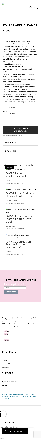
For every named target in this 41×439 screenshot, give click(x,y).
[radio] (12, 107)
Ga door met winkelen (15, 431)
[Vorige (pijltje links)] (1, 438)
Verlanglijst (5, 367)
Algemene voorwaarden (9, 382)
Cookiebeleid (32, 396)
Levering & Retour (7, 364)
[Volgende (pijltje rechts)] (3, 438)
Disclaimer (5, 398)
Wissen (12, 114)
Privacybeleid (6, 396)
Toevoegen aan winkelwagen (20, 129)
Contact (4, 385)
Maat (5, 112)
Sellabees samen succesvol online (23, 394)
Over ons (5, 360)
